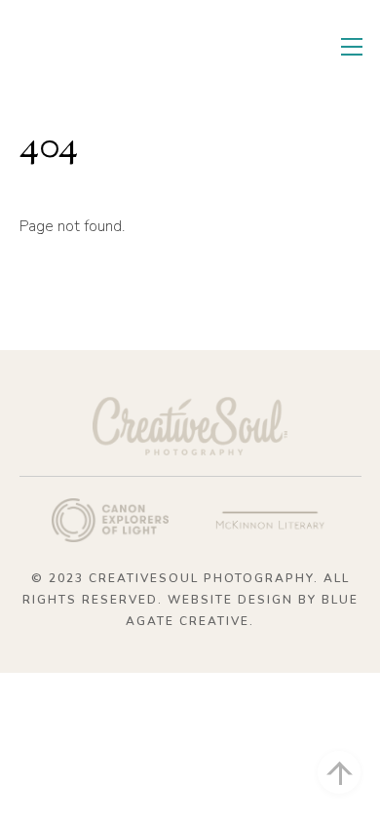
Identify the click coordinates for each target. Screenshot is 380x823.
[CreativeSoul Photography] (121, 66)
